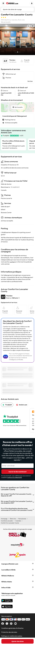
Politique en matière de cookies (11, 636)
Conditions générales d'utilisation (12, 628)
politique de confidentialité (14, 477)
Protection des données (9, 632)
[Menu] (3, 3)
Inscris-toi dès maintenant (17, 472)
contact (12, 262)
